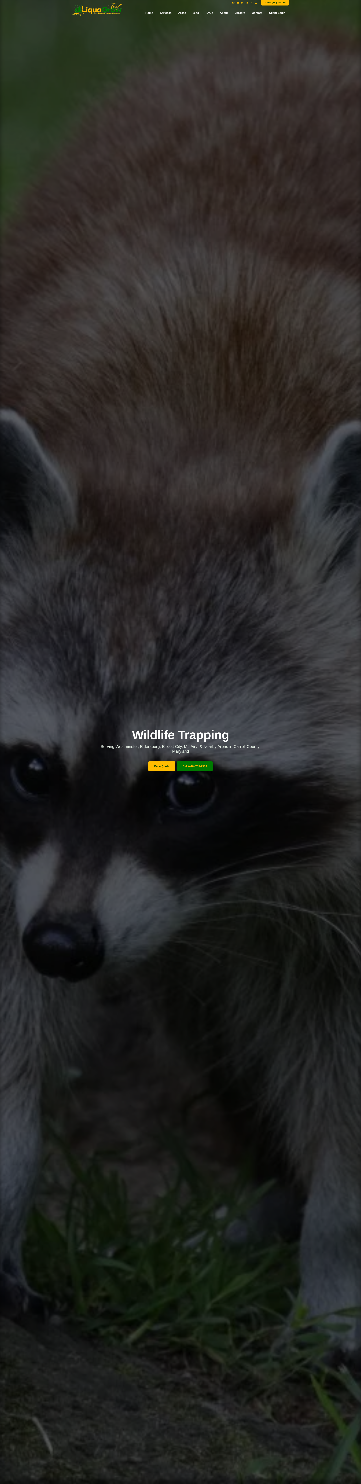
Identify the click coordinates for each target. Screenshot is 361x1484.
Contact (257, 12)
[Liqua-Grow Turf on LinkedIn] (247, 3)
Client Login (277, 12)
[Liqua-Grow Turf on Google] (256, 3)
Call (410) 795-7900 (195, 766)
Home (149, 12)
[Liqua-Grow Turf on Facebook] (233, 3)
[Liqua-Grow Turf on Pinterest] (251, 3)
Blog (196, 12)
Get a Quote (161, 766)
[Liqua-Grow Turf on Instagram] (242, 3)
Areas (182, 12)
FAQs (209, 12)
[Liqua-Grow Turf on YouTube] (238, 3)
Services (165, 12)
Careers (240, 12)
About (224, 12)
